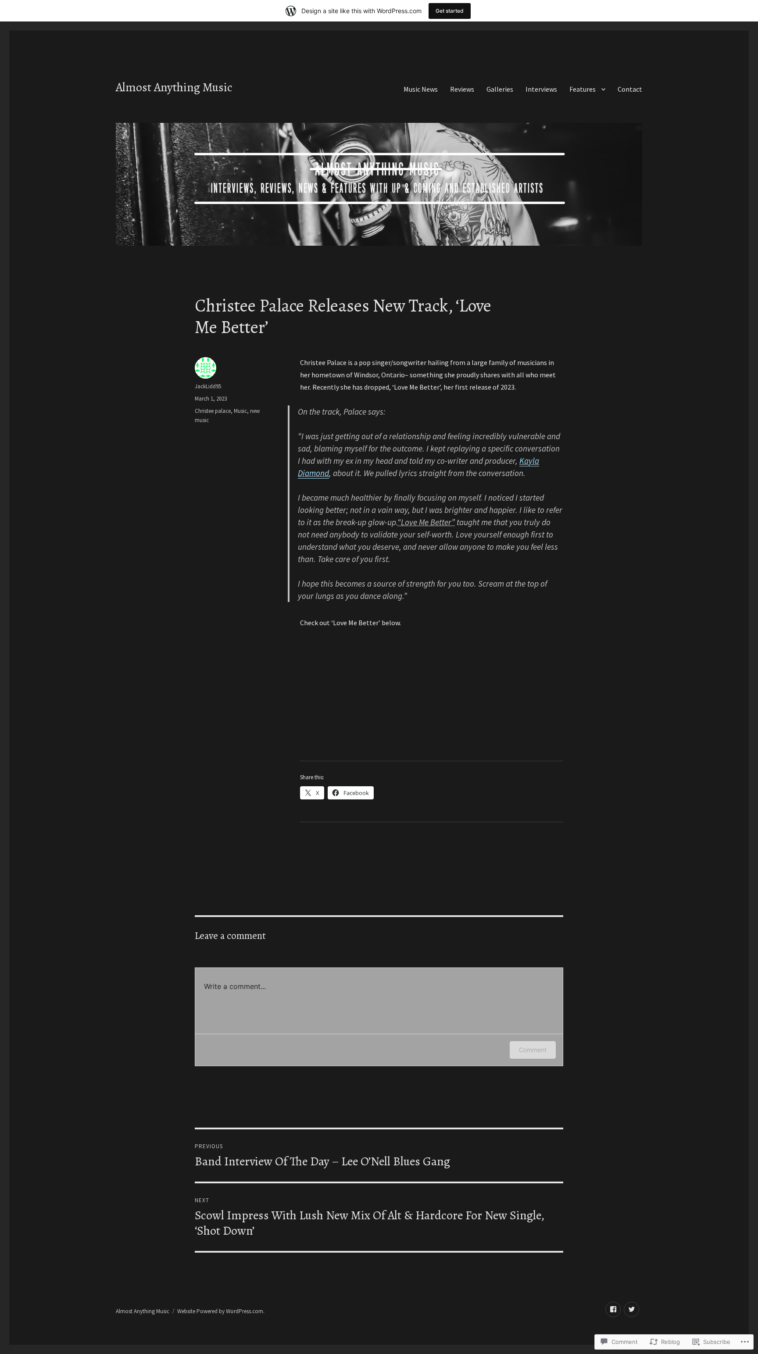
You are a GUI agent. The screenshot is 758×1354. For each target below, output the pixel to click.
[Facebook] (613, 1309)
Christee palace (213, 411)
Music (240, 411)
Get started (450, 10)
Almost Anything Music (174, 87)
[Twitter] (631, 1309)
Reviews (462, 89)
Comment (533, 1049)
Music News (421, 89)
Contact (630, 89)
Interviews (541, 89)
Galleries (499, 89)
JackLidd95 (208, 386)
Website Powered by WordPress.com (220, 1311)
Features (582, 89)
